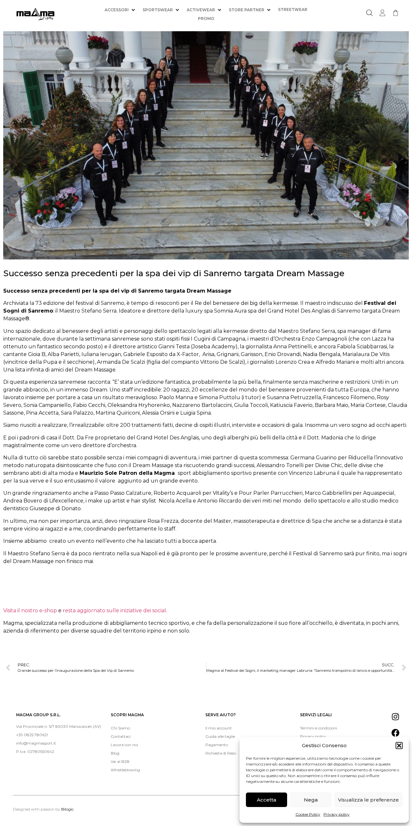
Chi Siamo (120, 728)
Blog (115, 753)
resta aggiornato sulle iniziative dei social (114, 610)
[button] (399, 745)
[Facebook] (395, 733)
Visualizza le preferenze (368, 800)
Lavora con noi (124, 744)
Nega (311, 800)
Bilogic (67, 809)
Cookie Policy (307, 814)
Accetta (266, 800)
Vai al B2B (120, 761)
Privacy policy (336, 814)
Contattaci (121, 736)
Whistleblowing (125, 769)
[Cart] (395, 12)
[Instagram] (395, 717)
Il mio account (218, 728)
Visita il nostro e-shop (30, 610)
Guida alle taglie (220, 736)
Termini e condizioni (318, 728)
